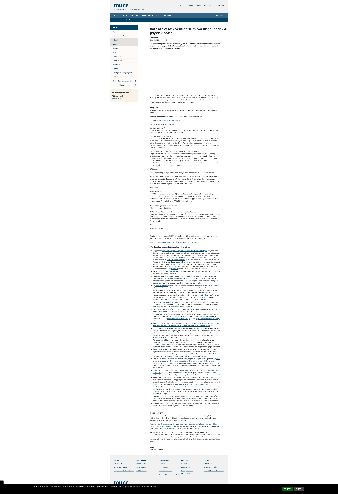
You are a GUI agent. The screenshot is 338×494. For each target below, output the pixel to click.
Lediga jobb (163, 467)
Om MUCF (162, 463)
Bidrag (158, 15)
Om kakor (185, 463)
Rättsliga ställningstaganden (123, 73)
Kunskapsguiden (159, 314)
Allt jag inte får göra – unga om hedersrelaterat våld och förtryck (184, 251)
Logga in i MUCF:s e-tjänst (124, 471)
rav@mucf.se (116, 99)
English (191, 5)
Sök (185, 5)
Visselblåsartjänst (165, 471)
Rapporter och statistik (145, 15)
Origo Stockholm (159, 328)
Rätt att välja (157, 349)
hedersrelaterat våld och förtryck (178, 319)
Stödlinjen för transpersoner (193, 356)
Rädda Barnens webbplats (176, 260)
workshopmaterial (196, 418)
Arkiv (115, 44)
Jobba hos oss (117, 56)
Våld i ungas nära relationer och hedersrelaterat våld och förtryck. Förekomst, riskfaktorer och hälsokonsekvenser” (186, 361)
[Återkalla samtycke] (2, 482)
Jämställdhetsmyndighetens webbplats (168, 302)
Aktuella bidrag (120, 463)
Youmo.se (169, 387)
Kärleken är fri (212, 266)
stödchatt (174, 269)
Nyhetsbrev (116, 65)
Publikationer (141, 471)
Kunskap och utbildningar (123, 15)
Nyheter (115, 48)
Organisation (117, 32)
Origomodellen (204, 333)
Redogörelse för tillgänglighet (187, 472)
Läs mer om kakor (150, 487)
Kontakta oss (117, 60)
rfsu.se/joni (159, 340)
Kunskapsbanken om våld (164, 309)
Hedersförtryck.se (161, 286)
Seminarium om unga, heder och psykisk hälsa (169, 120)
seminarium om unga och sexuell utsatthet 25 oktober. (178, 242)
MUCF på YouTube (210, 467)
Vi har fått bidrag (120, 467)
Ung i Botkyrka (172, 403)
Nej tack (299, 489)
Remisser (115, 69)
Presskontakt (141, 467)
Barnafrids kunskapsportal (164, 271)
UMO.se (158, 387)
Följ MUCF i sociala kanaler (214, 471)
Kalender (167, 15)
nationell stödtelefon (207, 295)
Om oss (178, 5)
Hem (115, 20)
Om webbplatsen (118, 85)
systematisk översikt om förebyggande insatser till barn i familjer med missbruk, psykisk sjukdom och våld (185, 277)
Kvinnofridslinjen (171, 356)
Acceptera (287, 489)
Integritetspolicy (187, 467)
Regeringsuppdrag (119, 36)
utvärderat (160, 337)
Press (114, 52)
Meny (217, 15)
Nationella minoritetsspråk (214, 5)
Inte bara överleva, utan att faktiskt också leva (191, 384)
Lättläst (199, 5)
